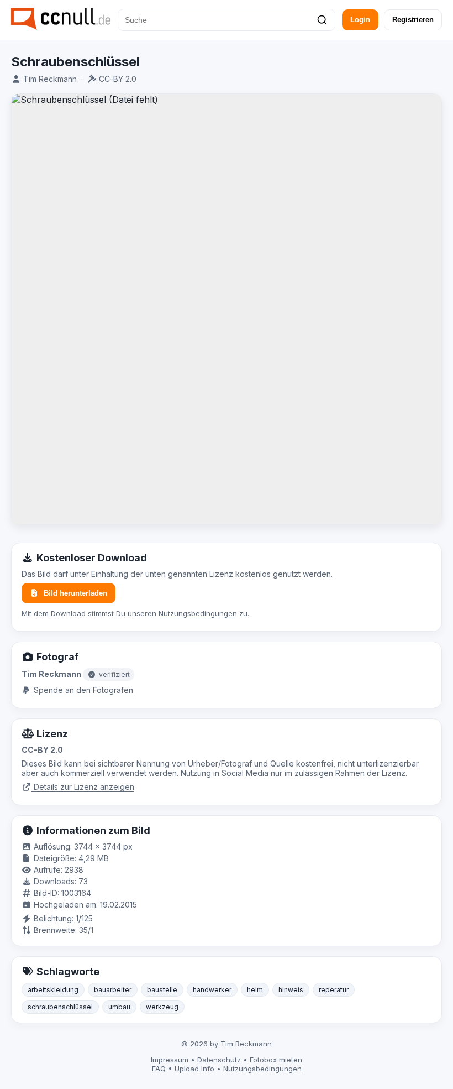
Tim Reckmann (50, 79)
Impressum (169, 1059)
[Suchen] (322, 20)
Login (360, 19)
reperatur (334, 990)
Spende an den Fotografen (82, 690)
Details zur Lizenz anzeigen (82, 786)
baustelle (162, 990)
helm (255, 990)
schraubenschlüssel (60, 1007)
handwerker (212, 990)
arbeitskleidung (53, 990)
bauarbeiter (112, 990)
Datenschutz (219, 1059)
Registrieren (413, 19)
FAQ (159, 1068)
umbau (119, 1007)
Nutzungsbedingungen (198, 613)
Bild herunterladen (75, 593)
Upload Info (194, 1068)
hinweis (290, 990)
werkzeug (162, 1007)
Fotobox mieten (276, 1059)
